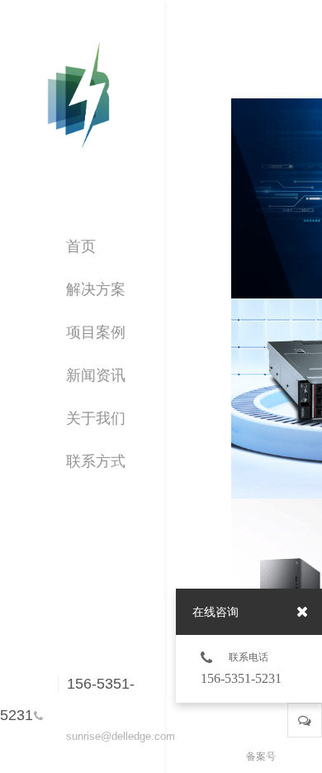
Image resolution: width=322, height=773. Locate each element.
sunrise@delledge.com (115, 736)
